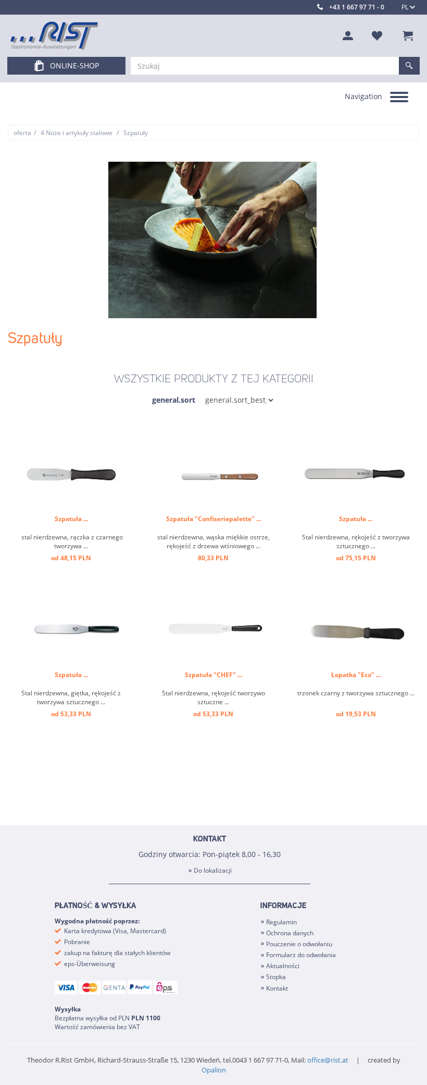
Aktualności (282, 965)
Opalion (214, 1070)
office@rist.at (327, 1060)
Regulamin (281, 922)
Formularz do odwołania (301, 954)
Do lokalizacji (213, 870)
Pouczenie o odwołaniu (299, 943)
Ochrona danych (289, 933)
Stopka (276, 976)
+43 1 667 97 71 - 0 (356, 7)
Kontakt (277, 988)
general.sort (173, 400)
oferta (22, 132)
